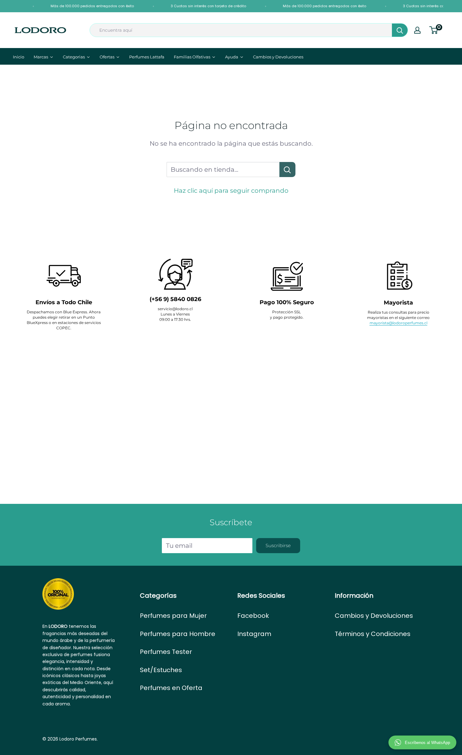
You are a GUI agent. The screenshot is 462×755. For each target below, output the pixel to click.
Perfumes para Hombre (177, 633)
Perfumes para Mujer (173, 615)
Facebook (253, 615)
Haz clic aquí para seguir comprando (231, 190)
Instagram (254, 633)
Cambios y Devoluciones (374, 615)
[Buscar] (400, 30)
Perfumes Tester (166, 651)
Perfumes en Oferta (171, 687)
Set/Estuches (161, 670)
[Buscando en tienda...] (287, 169)
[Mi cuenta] (417, 30)
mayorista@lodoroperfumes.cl (398, 323)
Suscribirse (278, 545)
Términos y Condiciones (372, 633)
